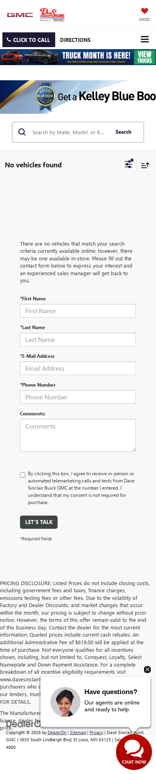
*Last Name (32, 327)
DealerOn (57, 732)
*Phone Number (38, 384)
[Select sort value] (143, 165)
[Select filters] (129, 165)
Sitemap (78, 732)
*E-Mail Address (37, 356)
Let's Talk (38, 521)
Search (124, 131)
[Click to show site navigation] (144, 39)
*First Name (33, 298)
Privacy (96, 732)
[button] (28, 39)
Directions (75, 39)
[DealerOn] (26, 723)
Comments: (32, 413)
